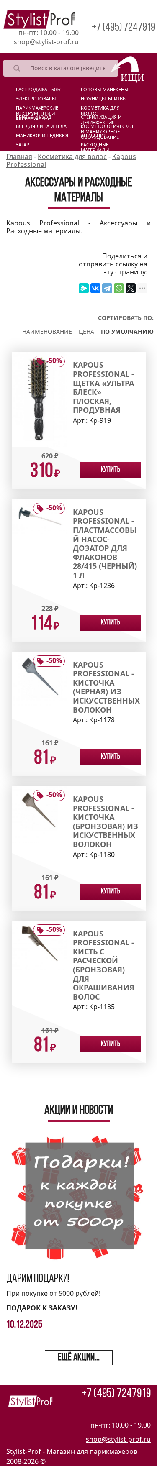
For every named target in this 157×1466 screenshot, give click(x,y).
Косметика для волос (100, 109)
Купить (110, 470)
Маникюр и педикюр (43, 135)
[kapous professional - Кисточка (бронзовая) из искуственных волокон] (39, 814)
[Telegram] (107, 288)
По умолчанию (127, 331)
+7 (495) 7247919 (123, 27)
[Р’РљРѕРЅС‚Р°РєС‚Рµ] (95, 288)
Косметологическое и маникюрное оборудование (107, 128)
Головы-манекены (104, 89)
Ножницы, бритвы (103, 99)
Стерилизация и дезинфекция (101, 118)
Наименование (47, 331)
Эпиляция (93, 135)
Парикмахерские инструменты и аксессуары (37, 109)
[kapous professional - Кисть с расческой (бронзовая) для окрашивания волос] (39, 944)
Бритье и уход (33, 117)
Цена (86, 331)
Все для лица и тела (41, 126)
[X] (131, 288)
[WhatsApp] (119, 288)
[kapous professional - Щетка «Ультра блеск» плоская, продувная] (39, 399)
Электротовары (36, 99)
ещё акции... (79, 1358)
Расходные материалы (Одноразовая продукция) (99, 146)
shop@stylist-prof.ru (46, 41)
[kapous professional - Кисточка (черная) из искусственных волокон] (39, 678)
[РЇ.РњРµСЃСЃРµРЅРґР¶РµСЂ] (84, 288)
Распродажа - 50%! (39, 89)
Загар (22, 145)
